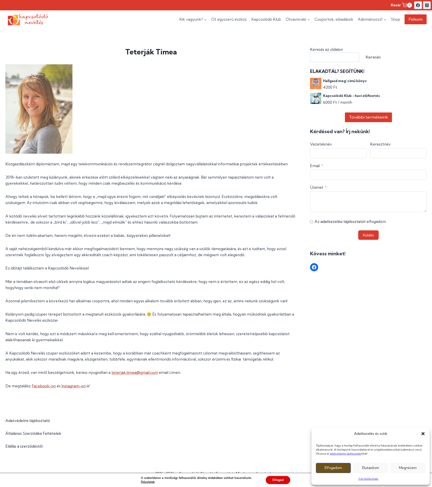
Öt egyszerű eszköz (229, 19)
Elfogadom (333, 468)
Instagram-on (73, 386)
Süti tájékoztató (368, 478)
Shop (395, 19)
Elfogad (278, 480)
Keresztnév (380, 144)
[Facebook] (418, 5)
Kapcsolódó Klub (266, 19)
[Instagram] (427, 5)
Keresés (373, 57)
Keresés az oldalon (326, 49)
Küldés (368, 235)
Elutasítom (370, 468)
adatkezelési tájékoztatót (343, 221)
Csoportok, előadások (334, 19)
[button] (423, 433)
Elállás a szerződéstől (24, 446)
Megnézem (408, 468)
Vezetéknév (321, 144)
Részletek (148, 482)
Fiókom (416, 19)
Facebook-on (44, 386)
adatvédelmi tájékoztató (345, 453)
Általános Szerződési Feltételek (33, 433)
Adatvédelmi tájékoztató (27, 420)
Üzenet (316, 187)
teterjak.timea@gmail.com (134, 372)
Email (315, 165)
